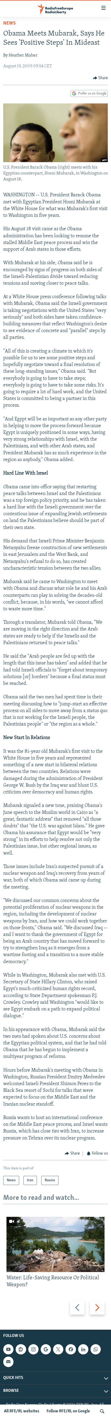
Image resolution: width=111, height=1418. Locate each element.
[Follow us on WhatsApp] (96, 1349)
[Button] (100, 78)
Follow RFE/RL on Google (68, 1411)
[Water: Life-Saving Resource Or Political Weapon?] (55, 1244)
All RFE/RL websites (21, 1411)
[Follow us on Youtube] (8, 1349)
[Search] (102, 1411)
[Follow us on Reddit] (21, 1349)
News (9, 23)
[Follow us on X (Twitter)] (58, 1349)
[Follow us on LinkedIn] (83, 1349)
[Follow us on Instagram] (33, 1349)
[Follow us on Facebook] (70, 1349)
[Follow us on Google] (46, 1349)
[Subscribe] (8, 1362)
